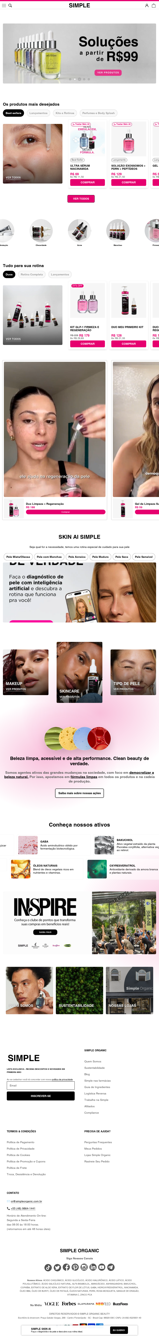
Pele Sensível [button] (144, 556)
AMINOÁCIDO (98, 1283)
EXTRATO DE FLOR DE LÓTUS (73, 1287)
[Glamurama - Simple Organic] (86, 1305)
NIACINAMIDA (131, 1287)
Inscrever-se (41, 1096)
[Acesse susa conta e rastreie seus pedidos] (146, 5)
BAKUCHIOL (130, 1283)
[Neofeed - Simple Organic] (103, 1305)
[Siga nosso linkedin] (93, 1267)
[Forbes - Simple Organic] (68, 1305)
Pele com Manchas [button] (49, 556)
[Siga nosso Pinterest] (75, 1267)
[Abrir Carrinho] (153, 5)
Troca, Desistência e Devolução (26, 1174)
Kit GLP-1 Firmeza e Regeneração (84, 329)
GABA (93, 1287)
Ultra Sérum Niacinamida (80, 167)
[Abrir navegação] (4, 5)
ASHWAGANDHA (114, 1283)
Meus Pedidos (93, 1148)
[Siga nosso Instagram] (84, 1267)
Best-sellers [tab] (13, 113)
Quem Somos (92, 1061)
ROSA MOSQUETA (105, 1291)
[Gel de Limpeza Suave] (123, 500)
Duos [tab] (9, 274)
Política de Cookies (18, 1155)
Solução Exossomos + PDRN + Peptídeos (128, 167)
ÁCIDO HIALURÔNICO (96, 1280)
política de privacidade (62, 1079)
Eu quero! (119, 1330)
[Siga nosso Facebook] (66, 1267)
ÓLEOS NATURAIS (78, 1291)
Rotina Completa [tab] (32, 274)
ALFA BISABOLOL (81, 1283)
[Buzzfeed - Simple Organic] (120, 1305)
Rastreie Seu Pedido (97, 1161)
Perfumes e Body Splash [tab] (98, 113)
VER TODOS (81, 198)
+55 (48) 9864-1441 (23, 1208)
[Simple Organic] (79, 5)
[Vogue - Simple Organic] (51, 1305)
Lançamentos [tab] (38, 113)
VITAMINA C (73, 1294)
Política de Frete (17, 1167)
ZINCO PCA (86, 1294)
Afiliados (89, 1106)
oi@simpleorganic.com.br (26, 1201)
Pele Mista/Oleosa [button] (18, 556)
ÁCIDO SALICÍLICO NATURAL (56, 1283)
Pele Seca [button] (121, 556)
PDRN (92, 1291)
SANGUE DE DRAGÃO (127, 1291)
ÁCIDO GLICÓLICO (74, 1280)
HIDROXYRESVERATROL (110, 1287)
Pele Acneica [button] (77, 556)
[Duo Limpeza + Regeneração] (14, 500)
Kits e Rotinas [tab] (65, 113)
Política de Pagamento (20, 1142)
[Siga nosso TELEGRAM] (111, 1267)
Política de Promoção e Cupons (26, 1161)
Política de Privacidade (21, 1148)
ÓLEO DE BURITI (40, 1291)
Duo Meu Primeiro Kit (127, 327)
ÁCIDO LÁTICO (116, 1280)
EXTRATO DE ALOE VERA (44, 1287)
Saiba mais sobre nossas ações (79, 793)
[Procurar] (10, 5)
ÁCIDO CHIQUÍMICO (53, 1280)
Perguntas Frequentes (98, 1142)
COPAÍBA (25, 1287)
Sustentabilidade (94, 1067)
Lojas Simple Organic (97, 1155)
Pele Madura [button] (100, 556)
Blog (87, 1074)
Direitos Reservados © (79, 1314)
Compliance (91, 1112)
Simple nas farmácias (97, 1080)
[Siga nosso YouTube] (102, 1267)
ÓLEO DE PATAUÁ (59, 1291)
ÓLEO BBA (25, 1291)
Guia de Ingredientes (97, 1087)
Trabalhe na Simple (96, 1099)
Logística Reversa (95, 1093)
